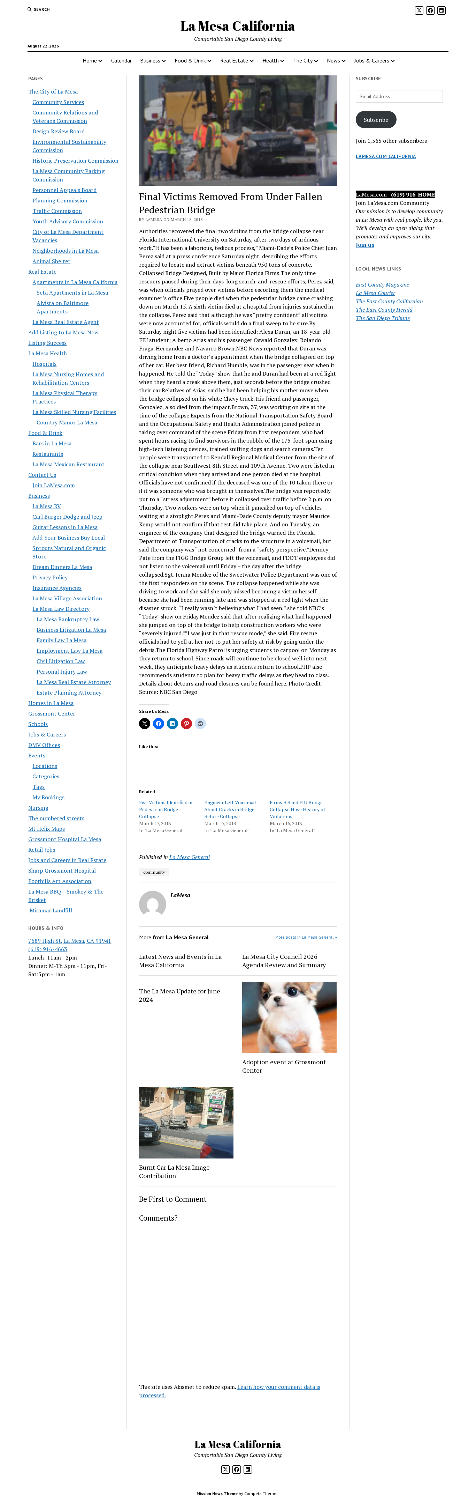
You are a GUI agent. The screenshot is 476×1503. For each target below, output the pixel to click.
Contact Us (42, 475)
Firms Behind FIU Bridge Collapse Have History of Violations (297, 809)
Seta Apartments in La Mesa (72, 292)
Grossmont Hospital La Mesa (64, 839)
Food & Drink (190, 60)
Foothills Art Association (59, 881)
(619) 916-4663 (47, 949)
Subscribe (376, 120)
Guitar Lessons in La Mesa (65, 527)
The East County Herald (384, 309)
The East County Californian (389, 301)
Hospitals (44, 364)
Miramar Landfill (50, 910)
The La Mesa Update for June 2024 (179, 995)
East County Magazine (382, 284)
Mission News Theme (217, 1493)
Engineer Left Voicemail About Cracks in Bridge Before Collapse (230, 809)
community (154, 872)
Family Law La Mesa (61, 640)
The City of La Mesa (53, 91)
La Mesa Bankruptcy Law (68, 619)
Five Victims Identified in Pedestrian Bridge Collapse (165, 809)
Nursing (38, 808)
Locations (44, 766)
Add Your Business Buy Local (68, 537)
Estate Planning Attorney (69, 692)
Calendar (121, 60)
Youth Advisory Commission (67, 221)
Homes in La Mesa (51, 703)
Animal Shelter (51, 261)
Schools (38, 724)
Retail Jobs (41, 849)
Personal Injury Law (62, 671)
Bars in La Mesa (51, 443)
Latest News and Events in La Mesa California (180, 960)
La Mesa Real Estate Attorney (74, 682)
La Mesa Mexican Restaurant (68, 464)
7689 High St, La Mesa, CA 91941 (69, 941)
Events (36, 755)
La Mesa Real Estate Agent (65, 322)
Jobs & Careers (371, 60)
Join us (365, 245)
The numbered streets (56, 818)
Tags (38, 787)
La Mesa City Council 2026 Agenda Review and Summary (284, 960)
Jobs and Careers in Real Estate (67, 860)
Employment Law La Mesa (69, 650)
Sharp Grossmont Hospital (62, 870)
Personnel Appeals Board (64, 190)
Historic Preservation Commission (75, 160)
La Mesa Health (47, 353)
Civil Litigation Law (61, 661)
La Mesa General (189, 857)
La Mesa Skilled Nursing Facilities (74, 412)
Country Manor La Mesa (67, 422)
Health (270, 60)
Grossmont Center (51, 713)
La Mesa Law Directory (61, 609)
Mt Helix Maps (46, 828)
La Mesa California (238, 26)
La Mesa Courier (375, 293)
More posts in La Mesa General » (306, 937)
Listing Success (47, 343)
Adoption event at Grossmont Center (284, 1066)
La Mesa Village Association (67, 598)
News (333, 60)
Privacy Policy (50, 577)
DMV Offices (44, 745)
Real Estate (234, 60)
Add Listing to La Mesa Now (63, 332)
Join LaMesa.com (53, 485)
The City (303, 60)
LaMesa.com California (386, 156)
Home (90, 60)
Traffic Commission (57, 211)
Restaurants (47, 454)
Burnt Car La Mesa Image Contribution (174, 1171)
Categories (45, 776)
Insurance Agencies (57, 588)
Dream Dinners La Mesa (62, 567)
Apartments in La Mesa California (74, 282)
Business (150, 60)
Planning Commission (59, 200)
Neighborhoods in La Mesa (65, 250)
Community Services (58, 102)
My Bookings (48, 797)
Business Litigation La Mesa (71, 630)
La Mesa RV (46, 506)
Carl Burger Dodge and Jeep (67, 516)
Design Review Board (58, 131)
